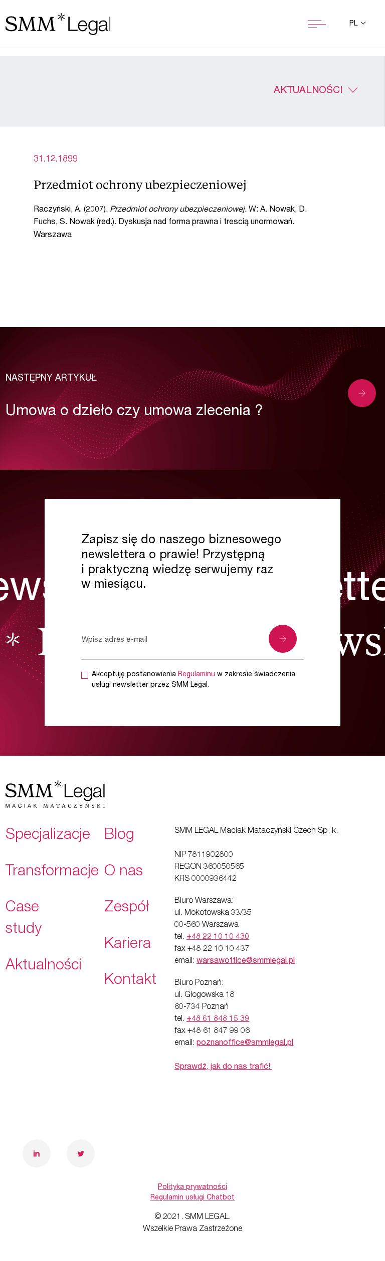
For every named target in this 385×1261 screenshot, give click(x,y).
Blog (119, 835)
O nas (123, 872)
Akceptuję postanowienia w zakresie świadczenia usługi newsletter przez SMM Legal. (193, 680)
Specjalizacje (48, 835)
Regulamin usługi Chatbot (192, 1197)
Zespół (126, 908)
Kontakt (130, 980)
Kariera (127, 944)
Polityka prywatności (192, 1187)
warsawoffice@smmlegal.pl (246, 961)
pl (354, 24)
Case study (24, 919)
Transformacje (52, 872)
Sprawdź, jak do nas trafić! (223, 1067)
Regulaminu (196, 674)
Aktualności (308, 91)
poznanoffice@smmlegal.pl (245, 1043)
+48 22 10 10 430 (217, 937)
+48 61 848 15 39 (217, 1019)
